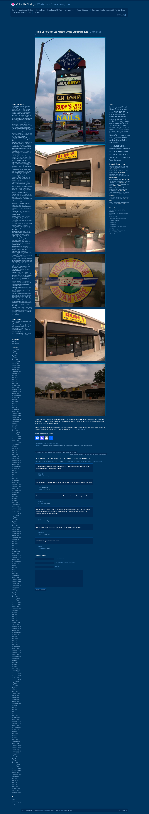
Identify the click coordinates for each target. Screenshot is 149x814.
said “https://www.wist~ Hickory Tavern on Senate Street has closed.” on (22, 248)
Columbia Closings (26, 4)
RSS (54, 461)
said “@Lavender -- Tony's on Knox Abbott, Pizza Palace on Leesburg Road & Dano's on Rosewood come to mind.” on (22, 218)
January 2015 (15, 624)
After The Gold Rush (17, 331)
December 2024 (16, 389)
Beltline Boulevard (115, 107)
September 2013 (16, 656)
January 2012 (15, 695)
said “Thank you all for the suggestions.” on (22, 202)
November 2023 (16, 415)
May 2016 (14, 593)
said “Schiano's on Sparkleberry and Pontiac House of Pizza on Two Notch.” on (22, 207)
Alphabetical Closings (26, 10)
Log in (13, 799)
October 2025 (15, 369)
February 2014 (16, 646)
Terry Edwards (43, 487)
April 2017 (14, 571)
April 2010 (14, 737)
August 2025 (15, 373)
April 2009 (14, 761)
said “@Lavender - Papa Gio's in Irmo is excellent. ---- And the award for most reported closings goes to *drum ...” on (22, 184)
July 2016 (14, 589)
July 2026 (14, 352)
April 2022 (14, 452)
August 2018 (15, 539)
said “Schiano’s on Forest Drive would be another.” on (21, 213)
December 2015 (16, 603)
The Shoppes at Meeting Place (74, 445)
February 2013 (16, 670)
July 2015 (14, 612)
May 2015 (14, 616)
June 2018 (15, 543)
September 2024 (16, 395)
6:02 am (47, 548)
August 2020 (15, 492)
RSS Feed (120, 15)
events (111, 123)
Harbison (120, 131)
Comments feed (16, 803)
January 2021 (15, 482)
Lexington (113, 137)
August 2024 (15, 397)
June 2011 (14, 709)
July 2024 (14, 399)
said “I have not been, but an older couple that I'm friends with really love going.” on (22, 267)
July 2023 (14, 423)
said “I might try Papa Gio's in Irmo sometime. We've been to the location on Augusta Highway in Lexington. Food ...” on (22, 164)
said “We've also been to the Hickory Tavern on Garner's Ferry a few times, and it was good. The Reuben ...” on (22, 144)
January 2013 (15, 672)
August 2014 (15, 634)
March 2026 (15, 360)
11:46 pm (47, 521)
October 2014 (15, 630)
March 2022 (15, 454)
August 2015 (15, 610)
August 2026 (15, 350)
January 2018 (15, 553)
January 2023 (15, 435)
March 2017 (15, 573)
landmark (127, 135)
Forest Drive (121, 125)
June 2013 (15, 662)
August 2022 (15, 444)
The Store (37, 12)
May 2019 (14, 522)
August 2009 (15, 753)
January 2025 (15, 387)
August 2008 (15, 776)
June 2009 (15, 757)
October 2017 (15, 559)
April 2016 (14, 595)
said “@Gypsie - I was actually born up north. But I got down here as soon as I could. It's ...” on (22, 289)
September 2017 (16, 561)
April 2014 (14, 642)
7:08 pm (48, 476)
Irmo (122, 135)
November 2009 (16, 747)
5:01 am (48, 489)
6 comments (95, 32)
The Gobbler (113, 224)
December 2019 (16, 508)
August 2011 (15, 705)
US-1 (117, 158)
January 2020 (15, 506)
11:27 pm (47, 503)
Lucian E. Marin (54, 810)
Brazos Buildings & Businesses (118, 232)
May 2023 (14, 427)
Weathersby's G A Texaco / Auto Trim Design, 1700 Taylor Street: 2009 (56, 452)
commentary (15, 343)
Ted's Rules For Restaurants (21, 12)
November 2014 (16, 628)
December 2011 (16, 697)
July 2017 (14, 565)
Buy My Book (40, 10)
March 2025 (15, 383)
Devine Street (114, 121)
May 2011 (14, 711)
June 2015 (15, 614)
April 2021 (14, 476)
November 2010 (16, 723)
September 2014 (16, 632)
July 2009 (14, 755)
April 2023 (14, 429)
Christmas (117, 114)
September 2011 (16, 703)
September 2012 (16, 680)
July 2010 (14, 731)
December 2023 (16, 413)
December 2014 (16, 626)
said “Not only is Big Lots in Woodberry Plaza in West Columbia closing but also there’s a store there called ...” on (22, 261)
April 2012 (14, 689)
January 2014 (15, 648)
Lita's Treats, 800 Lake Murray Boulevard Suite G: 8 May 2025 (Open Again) (118, 189)
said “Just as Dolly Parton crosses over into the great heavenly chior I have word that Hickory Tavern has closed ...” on (22, 197)
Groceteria (112, 222)
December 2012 (16, 674)
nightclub (118, 140)
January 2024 (15, 411)
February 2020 (16, 504)
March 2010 (15, 739)
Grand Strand (118, 130)
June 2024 (15, 401)
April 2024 (14, 405)
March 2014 (15, 644)
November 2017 (16, 557)
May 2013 (14, 664)
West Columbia (88, 445)
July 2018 (14, 541)
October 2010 (15, 725)
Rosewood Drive (114, 148)
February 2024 (16, 409)
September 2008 (16, 774)
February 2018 (16, 551)
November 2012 (16, 676)
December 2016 (16, 579)
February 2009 (16, 765)
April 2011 (14, 713)
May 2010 (14, 735)
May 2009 (14, 759)
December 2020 (16, 484)
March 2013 (15, 668)
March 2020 (15, 502)
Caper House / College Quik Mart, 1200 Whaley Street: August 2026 (21, 325)
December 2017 (16, 555)
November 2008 (16, 770)
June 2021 (15, 472)
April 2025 (14, 381)
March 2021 (15, 478)
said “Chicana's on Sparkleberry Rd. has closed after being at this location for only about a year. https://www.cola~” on (22, 302)
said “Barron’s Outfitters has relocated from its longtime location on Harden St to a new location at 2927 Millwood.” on (21, 296)
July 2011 (14, 707)
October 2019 (15, 512)
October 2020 (15, 488)
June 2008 (15, 780)
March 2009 (15, 763)
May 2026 (14, 356)
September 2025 (16, 371)
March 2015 (15, 620)
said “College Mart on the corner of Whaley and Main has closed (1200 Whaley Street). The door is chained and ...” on (22, 234)
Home (14, 10)
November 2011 (16, 699)
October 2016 (15, 583)
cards (50, 445)
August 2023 (15, 421)
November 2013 (16, 652)
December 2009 (16, 745)
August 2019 (15, 516)
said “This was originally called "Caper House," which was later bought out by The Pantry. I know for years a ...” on (21, 110)
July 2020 (14, 494)
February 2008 (16, 788)
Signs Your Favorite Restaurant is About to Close (108, 10)
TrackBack (61, 461)
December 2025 (16, 365)
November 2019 (16, 510)
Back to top (122, 810)
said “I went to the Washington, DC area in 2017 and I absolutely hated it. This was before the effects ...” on (22, 274)
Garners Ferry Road (116, 128)
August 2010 (15, 729)
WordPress (68, 810)
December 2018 (16, 531)
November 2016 (16, 581)
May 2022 (14, 450)
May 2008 (14, 782)
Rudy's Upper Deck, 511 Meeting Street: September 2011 (61, 32)
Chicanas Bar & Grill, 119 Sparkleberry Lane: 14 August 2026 (22, 329)
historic (113, 135)
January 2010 (15, 743)
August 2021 (15, 468)
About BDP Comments (18, 315)
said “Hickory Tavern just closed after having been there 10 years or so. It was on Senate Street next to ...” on (22, 190)
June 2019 (15, 520)
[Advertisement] (74, 23)
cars (127, 112)
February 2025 (16, 385)
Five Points (118, 123)
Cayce (111, 114)
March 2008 (15, 786)
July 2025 (14, 375)
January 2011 (15, 719)
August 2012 (15, 682)
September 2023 (16, 419)
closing (14, 341)
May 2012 (14, 687)
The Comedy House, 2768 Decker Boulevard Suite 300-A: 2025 (21, 334)
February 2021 (16, 480)
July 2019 (14, 518)
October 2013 (15, 654)
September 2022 (16, 442)
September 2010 (16, 727)
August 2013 (15, 658)
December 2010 (16, 721)
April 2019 (14, 523)
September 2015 (16, 608)
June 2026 (15, 354)
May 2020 (14, 498)
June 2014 (15, 638)
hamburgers (112, 131)
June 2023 (15, 425)
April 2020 (14, 500)
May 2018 (14, 545)
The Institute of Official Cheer (117, 226)
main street (122, 138)
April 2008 (14, 784)
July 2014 (14, 636)
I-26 (119, 135)
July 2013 (14, 660)
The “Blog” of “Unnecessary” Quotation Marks (117, 219)
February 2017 (16, 575)
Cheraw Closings (114, 234)
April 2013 (14, 666)
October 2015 (15, 606)
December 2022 (16, 437)
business (119, 112)
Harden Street (119, 133)
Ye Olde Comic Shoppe (78, 429)
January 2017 (15, 577)
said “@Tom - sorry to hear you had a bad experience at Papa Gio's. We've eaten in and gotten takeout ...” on (22, 172)
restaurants (117, 145)
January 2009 (15, 767)
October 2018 (15, 535)
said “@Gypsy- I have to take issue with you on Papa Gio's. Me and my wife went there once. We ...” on (22, 178)
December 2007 (16, 792)
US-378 (126, 158)
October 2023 (15, 417)
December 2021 (16, 460)
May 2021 (14, 474)
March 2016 (15, 597)
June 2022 (15, 448)
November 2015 (16, 605)
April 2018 (14, 547)
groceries (126, 129)
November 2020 (16, 486)
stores (63, 445)
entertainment (125, 121)
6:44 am (47, 534)
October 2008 (15, 772)
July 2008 (14, 778)
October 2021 (15, 464)
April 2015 (14, 618)
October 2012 (15, 678)
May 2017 (14, 569)
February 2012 (16, 693)
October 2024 (15, 393)
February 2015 (16, 622)
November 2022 (16, 439)
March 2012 (15, 691)
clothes (122, 114)
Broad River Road (118, 108)
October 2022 (15, 441)
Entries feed (15, 801)
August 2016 (15, 587)
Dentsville (121, 119)
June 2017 (15, 567)
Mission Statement (83, 10)
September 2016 (16, 585)
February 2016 (16, 599)
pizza (116, 142)
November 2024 (16, 391)
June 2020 (15, 496)
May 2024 (14, 403)
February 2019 (16, 527)
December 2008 (16, 768)
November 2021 (16, 462)
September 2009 (16, 751)
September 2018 (16, 537)
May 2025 (14, 379)
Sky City (111, 228)
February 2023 (16, 433)
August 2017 (15, 563)
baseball (45, 445)
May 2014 (14, 640)
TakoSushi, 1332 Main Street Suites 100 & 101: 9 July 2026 (119, 198)
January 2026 (15, 363)
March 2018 (15, 549)
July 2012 (14, 684)
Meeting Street (56, 445)
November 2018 (16, 533)
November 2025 (16, 367)
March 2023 (15, 431)
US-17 (121, 158)
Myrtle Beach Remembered (117, 230)
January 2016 (15, 601)
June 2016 (15, 591)
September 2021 (16, 466)
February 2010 (16, 741)
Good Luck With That (54, 10)
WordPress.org (16, 805)
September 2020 (16, 490)
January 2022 (15, 458)
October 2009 (15, 749)
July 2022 (14, 446)
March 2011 (15, 715)
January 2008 (15, 790)
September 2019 (16, 514)
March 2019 (15, 525)
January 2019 (15, 529)
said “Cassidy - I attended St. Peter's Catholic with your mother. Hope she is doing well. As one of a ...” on (22, 126)
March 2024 (15, 407)
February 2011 (16, 717)
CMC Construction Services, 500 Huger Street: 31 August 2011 (88, 454)
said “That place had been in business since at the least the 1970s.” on (22, 118)
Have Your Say (69, 10)
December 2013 (16, 650)
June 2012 (15, 686)
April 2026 (14, 358)
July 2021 (14, 470)
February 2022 (16, 456)
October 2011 (15, 701)
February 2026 (16, 361)
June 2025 (15, 377)
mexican (112, 140)
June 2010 (15, 733)
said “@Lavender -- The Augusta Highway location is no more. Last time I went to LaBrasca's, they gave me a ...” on (22, 158)
